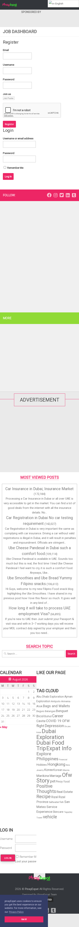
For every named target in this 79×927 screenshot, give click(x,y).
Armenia (65, 701)
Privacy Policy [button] (16, 912)
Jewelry (40, 770)
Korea (48, 770)
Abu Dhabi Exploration (50, 696)
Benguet (62, 711)
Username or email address (18, 138)
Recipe (43, 796)
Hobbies (41, 764)
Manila (66, 770)
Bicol (40, 716)
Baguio (40, 711)
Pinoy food (63, 781)
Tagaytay (68, 812)
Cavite (40, 721)
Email (6, 50)
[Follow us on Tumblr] (74, 195)
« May (3, 727)
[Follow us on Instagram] (55, 195)
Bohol (48, 716)
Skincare (58, 812)
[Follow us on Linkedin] (67, 195)
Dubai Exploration (50, 734)
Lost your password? (28, 861)
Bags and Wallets (56, 706)
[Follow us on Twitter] (61, 195)
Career (57, 716)
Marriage (55, 776)
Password (8, 79)
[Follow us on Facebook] (49, 195)
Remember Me (15, 167)
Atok (39, 706)
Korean (57, 770)
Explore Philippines (47, 756)
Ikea (68, 765)
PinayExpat (32, 889)
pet (52, 781)
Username (8, 64)
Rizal (54, 797)
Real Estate (65, 792)
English (59, 3)
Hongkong (56, 764)
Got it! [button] (24, 919)
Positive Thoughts (46, 788)
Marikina (42, 776)
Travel (39, 817)
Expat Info (59, 748)
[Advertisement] (31, 20)
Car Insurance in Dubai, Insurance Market (39, 488)
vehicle (50, 817)
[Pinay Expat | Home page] (12, 5)
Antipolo (56, 701)
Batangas (50, 711)
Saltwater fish (56, 802)
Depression (54, 725)
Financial (63, 759)
